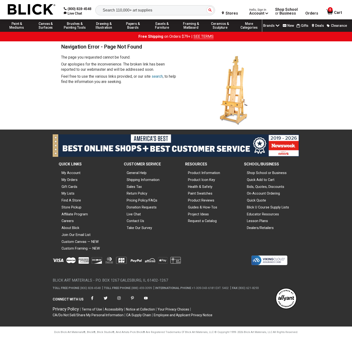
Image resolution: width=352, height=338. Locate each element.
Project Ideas (198, 214)
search (157, 76)
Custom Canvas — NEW (80, 242)
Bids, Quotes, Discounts (265, 187)
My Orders (70, 180)
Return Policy (137, 193)
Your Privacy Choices (173, 309)
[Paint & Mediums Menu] (16, 31)
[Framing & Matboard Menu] (191, 31)
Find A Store (71, 200)
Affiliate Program (75, 214)
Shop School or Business (267, 173)
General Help (137, 173)
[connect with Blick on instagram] (119, 301)
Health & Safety (200, 187)
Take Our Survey (139, 228)
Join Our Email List (76, 235)
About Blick (70, 228)
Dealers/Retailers (260, 228)
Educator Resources (263, 214)
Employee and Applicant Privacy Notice (183, 315)
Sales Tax (134, 187)
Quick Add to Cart (260, 180)
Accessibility (114, 309)
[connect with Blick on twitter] (105, 301)
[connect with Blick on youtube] (146, 301)
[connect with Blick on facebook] (92, 301)
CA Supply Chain (138, 315)
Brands (269, 25)
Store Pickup (71, 207)
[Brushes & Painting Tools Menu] (75, 31)
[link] (73, 13)
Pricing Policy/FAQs (142, 200)
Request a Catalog (202, 221)
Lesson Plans (257, 221)
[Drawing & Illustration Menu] (104, 31)
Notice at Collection (140, 309)
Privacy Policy (66, 308)
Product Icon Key (201, 180)
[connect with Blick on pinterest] (132, 301)
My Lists (68, 193)
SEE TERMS (203, 36)
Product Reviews (201, 200)
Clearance (339, 25)
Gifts (304, 25)
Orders (311, 13)
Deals (319, 25)
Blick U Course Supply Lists (268, 207)
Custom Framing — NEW (81, 248)
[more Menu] (249, 31)
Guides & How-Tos (202, 207)
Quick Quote (256, 200)
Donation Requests (142, 207)
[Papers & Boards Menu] (133, 31)
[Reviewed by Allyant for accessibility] (286, 299)
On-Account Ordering (263, 193)
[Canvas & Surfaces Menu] (45, 31)
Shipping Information (143, 180)
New (290, 25)
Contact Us (135, 221)
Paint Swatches (200, 193)
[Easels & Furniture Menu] (162, 31)
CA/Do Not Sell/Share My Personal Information (88, 315)
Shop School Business (286, 11)
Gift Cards (69, 187)
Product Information (204, 173)
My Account (71, 173)
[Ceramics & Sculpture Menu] (220, 31)
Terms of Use (92, 309)
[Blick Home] (32, 10)
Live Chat (134, 214)
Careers (68, 221)
